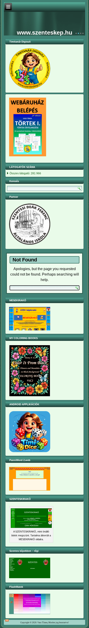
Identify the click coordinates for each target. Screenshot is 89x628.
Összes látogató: (20, 173)
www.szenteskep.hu (44, 32)
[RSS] (7, 617)
